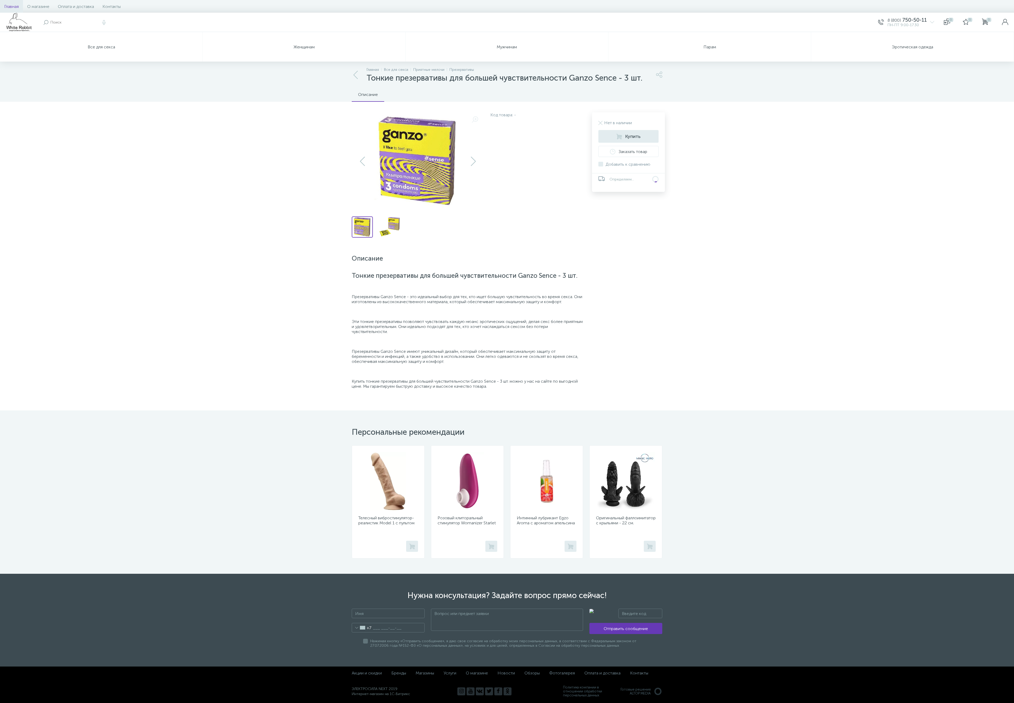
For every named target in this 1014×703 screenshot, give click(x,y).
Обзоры (532, 673)
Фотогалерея (562, 673)
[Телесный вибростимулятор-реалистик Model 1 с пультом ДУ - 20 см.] (388, 481)
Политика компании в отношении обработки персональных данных (582, 691)
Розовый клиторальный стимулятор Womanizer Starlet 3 (467, 522)
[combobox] (361, 627)
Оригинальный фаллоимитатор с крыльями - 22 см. (626, 520)
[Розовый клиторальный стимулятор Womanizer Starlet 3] (467, 481)
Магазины (425, 673)
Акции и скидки (367, 673)
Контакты (111, 6)
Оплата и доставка (76, 6)
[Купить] (412, 546)
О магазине (38, 6)
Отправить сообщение (626, 628)
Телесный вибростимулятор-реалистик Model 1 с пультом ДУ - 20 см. (386, 522)
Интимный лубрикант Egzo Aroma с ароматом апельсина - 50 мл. (546, 522)
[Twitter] (489, 691)
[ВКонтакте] (480, 691)
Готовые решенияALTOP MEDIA (636, 691)
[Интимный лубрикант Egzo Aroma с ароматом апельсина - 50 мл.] (546, 481)
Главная (11, 6)
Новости (506, 673)
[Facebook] (498, 691)
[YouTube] (471, 691)
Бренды (398, 673)
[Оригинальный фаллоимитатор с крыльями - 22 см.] (626, 481)
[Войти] (1005, 22)
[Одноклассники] (507, 691)
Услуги (450, 673)
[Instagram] (461, 691)
